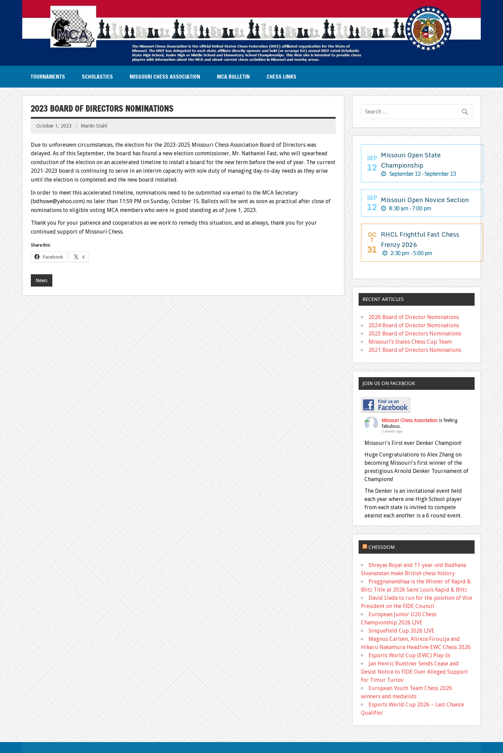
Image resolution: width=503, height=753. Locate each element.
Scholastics (97, 76)
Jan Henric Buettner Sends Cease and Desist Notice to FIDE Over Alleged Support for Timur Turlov (414, 671)
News (41, 280)
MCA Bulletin (233, 76)
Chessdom (382, 547)
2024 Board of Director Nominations (414, 325)
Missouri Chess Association (165, 76)
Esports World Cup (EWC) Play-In (409, 655)
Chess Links (281, 76)
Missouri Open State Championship (411, 160)
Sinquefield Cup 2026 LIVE (402, 631)
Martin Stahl (94, 126)
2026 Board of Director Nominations (414, 317)
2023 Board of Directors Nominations (415, 333)
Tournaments (47, 76)
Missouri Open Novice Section (425, 200)
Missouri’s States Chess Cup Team (410, 342)
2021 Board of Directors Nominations (415, 350)
